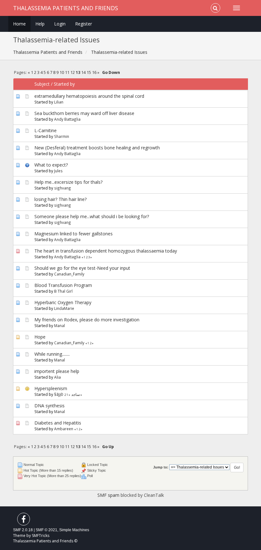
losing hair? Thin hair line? (60, 199)
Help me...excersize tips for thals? (68, 182)
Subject (42, 84)
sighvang (62, 187)
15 (89, 72)
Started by (64, 84)
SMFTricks (40, 535)
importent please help (56, 371)
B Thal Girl (63, 291)
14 (83, 72)
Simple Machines (74, 530)
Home (19, 24)
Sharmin (61, 136)
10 (62, 72)
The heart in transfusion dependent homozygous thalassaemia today (105, 251)
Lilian (58, 101)
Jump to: (160, 467)
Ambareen (63, 428)
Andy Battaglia (67, 119)
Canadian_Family (69, 273)
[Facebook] (23, 520)
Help (40, 24)
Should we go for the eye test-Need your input (82, 268)
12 (72, 72)
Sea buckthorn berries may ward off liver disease (84, 113)
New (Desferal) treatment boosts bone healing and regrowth (97, 148)
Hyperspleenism (50, 388)
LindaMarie (64, 308)
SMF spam (108, 495)
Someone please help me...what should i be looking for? (91, 216)
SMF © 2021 (46, 530)
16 (94, 72)
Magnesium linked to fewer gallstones (73, 234)
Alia (57, 377)
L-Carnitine (45, 130)
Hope (40, 337)
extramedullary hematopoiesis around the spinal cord (89, 96)
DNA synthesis (49, 406)
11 (67, 72)
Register (83, 24)
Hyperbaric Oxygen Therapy (62, 302)
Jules (58, 170)
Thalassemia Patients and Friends (65, 8)
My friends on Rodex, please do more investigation (86, 320)
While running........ (52, 354)
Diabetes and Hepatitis (57, 423)
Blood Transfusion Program (63, 285)
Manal (59, 325)
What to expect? (51, 165)
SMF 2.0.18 (23, 530)
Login (60, 24)
